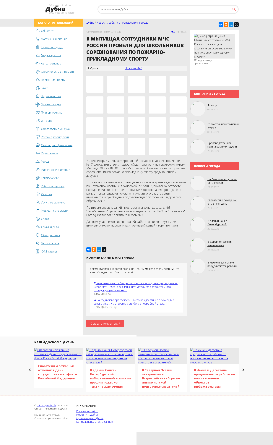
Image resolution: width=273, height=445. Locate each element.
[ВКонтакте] (221, 24)
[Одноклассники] (226, 24)
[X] (236, 24)
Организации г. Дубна (89, 418)
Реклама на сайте (87, 411)
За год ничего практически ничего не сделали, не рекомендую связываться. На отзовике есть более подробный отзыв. (134, 301)
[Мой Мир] (231, 24)
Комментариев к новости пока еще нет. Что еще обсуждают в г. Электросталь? (134, 270)
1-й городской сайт (46, 405)
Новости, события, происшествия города (122, 22)
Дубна (90, 22)
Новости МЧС (133, 68)
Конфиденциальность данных (94, 421)
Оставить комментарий (105, 323)
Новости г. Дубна (87, 414)
